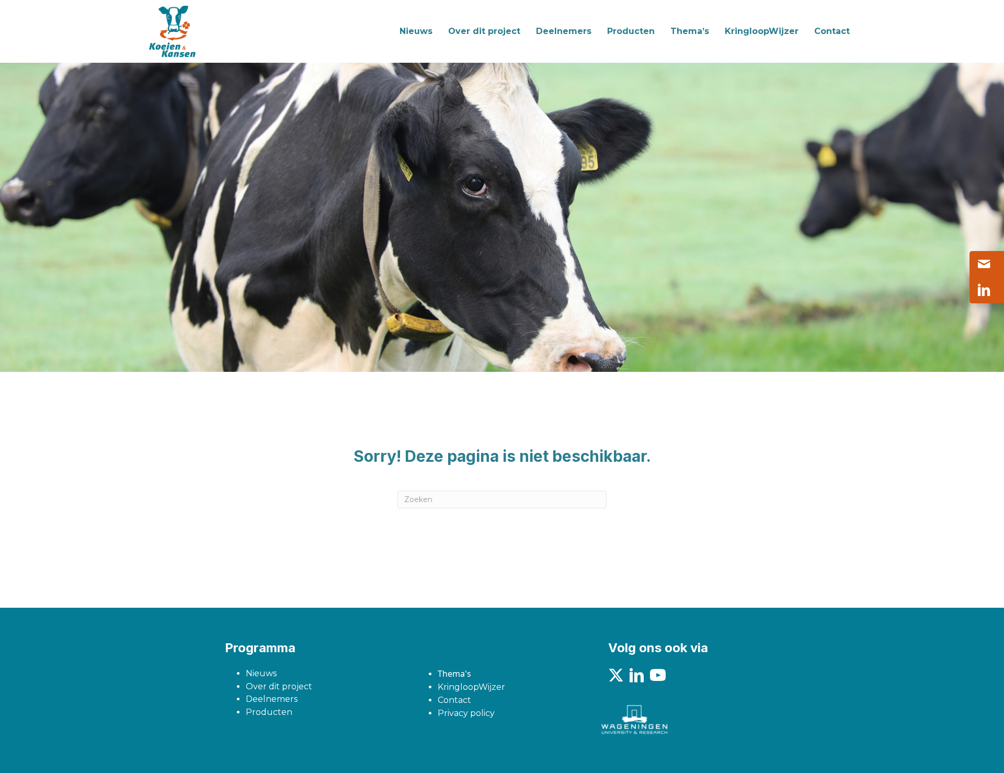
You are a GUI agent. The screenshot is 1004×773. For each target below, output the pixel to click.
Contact (454, 700)
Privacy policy (466, 713)
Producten (269, 712)
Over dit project (279, 686)
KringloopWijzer (471, 687)
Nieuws (261, 673)
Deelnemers (272, 699)
